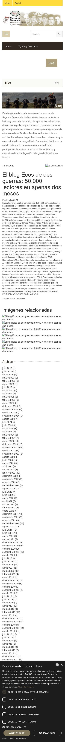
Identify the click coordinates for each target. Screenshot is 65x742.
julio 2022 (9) (8, 491)
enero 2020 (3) (9, 577)
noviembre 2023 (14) (12, 447)
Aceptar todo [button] (17, 733)
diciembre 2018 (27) (12, 618)
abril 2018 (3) (9, 643)
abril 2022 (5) (9, 501)
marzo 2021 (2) (10, 539)
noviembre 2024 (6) (12, 409)
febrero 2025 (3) (10, 399)
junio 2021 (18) (10, 532)
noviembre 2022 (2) (12, 479)
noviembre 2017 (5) (12, 659)
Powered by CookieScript (14, 738)
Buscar (59, 34)
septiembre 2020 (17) (13, 551)
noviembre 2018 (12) (12, 621)
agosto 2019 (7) (10, 593)
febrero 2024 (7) (10, 437)
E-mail (12, 298)
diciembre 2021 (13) (12, 513)
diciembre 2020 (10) (12, 542)
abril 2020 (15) (9, 567)
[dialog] (32, 701)
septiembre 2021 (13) (13, 523)
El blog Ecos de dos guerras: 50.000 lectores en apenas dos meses (31, 183)
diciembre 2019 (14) (12, 580)
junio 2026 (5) (9, 371)
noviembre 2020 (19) (12, 545)
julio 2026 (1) (8, 368)
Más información (26, 686)
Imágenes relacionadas (27, 309)
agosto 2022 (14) (11, 488)
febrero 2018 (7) (10, 650)
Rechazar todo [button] (47, 733)
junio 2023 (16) (10, 460)
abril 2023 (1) (9, 466)
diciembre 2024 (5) (11, 406)
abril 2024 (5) (9, 431)
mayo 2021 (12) (10, 536)
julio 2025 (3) (8, 387)
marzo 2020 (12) (10, 570)
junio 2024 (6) (9, 425)
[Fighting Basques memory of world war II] (32, 17)
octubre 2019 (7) (10, 586)
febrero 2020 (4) (10, 574)
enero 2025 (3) (9, 402)
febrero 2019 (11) (11, 612)
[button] (32, 727)
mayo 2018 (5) (9, 640)
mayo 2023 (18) (10, 463)
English (18, 3)
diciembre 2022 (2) (11, 475)
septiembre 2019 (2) (12, 589)
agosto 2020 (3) (10, 555)
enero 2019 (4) (9, 615)
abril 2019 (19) (9, 605)
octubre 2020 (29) (11, 548)
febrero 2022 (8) (10, 507)
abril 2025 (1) (9, 393)
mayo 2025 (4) (9, 390)
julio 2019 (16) (9, 596)
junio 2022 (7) (9, 494)
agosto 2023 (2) (10, 456)
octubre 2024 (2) (10, 412)
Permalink (21, 298)
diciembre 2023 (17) (12, 444)
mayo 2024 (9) (9, 428)
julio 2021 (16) (9, 529)
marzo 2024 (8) (10, 434)
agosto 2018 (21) (11, 631)
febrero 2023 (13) (11, 472)
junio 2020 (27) (10, 561)
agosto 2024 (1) (10, 418)
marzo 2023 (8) (10, 469)
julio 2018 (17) (9, 634)
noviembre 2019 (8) (12, 583)
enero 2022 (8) (9, 510)
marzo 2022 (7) (10, 504)
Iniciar (7, 3)
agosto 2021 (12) (11, 526)
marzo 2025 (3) (10, 396)
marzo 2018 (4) (10, 646)
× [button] (61, 665)
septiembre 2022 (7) (12, 485)
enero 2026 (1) (9, 383)
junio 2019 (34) (10, 599)
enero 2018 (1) (9, 653)
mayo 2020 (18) (10, 564)
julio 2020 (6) (8, 558)
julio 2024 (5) (8, 422)
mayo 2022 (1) (9, 498)
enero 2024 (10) (10, 441)
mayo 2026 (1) (9, 374)
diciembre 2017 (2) (11, 656)
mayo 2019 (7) (9, 602)
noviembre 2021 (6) (12, 517)
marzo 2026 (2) (10, 377)
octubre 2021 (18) (11, 520)
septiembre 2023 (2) (12, 453)
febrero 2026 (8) (10, 380)
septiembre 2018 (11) (13, 627)
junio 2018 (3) (9, 637)
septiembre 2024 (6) (12, 415)
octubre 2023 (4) (10, 450)
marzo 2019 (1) (10, 608)
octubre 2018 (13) (11, 624)
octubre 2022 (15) (11, 482)
